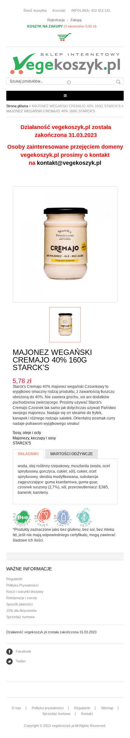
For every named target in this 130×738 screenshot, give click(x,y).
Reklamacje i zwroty (21, 598)
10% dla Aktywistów (21, 610)
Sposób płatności (19, 604)
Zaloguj (75, 20)
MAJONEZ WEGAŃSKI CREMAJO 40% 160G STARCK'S (76, 106)
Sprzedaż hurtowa (20, 617)
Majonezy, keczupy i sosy (34, 438)
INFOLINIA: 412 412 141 (90, 10)
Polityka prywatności (47, 708)
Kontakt (59, 10)
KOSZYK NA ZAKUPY (45, 26)
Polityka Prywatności (22, 585)
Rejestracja (56, 20)
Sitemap (107, 708)
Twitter (21, 661)
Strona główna (17, 106)
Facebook (23, 651)
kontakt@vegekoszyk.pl (69, 163)
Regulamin (14, 579)
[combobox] (39, 81)
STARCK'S (22, 443)
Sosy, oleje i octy (27, 433)
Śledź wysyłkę (35, 10)
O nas (16, 708)
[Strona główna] (65, 63)
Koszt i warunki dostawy (25, 591)
